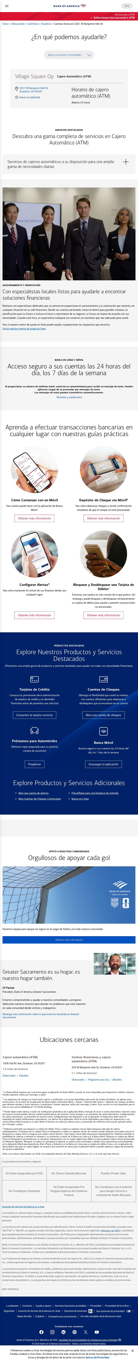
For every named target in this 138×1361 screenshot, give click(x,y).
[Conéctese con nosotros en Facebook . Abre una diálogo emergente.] (41, 1332)
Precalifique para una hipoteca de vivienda (95, 793)
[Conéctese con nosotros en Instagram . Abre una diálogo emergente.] (52, 1332)
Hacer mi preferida (29, 97)
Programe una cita (98, 1079)
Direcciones (9, 1075)
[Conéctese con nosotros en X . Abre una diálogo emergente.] (86, 1332)
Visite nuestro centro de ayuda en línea (24, 328)
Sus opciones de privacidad (110, 1311)
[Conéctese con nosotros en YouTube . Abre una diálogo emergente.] (97, 1332)
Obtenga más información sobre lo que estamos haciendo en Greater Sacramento (41, 1016)
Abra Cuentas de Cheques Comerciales (39, 798)
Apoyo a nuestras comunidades (65, 54)
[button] (6, 6)
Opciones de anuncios (75, 1311)
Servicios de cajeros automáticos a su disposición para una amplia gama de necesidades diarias (69, 161)
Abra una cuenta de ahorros (33, 793)
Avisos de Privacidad (97, 1357)
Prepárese (34, 764)
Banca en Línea (80, 798)
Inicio (6, 23)
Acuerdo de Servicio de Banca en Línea (23, 1206)
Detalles (23, 1075)
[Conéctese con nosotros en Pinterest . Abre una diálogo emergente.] (75, 1332)
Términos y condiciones (69, 397)
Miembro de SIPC (110, 1230)
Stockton (46, 23)
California (33, 23)
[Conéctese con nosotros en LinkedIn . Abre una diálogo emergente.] (63, 1332)
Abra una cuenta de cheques (103, 715)
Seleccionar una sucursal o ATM (114, 17)
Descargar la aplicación (103, 764)
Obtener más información (34, 518)
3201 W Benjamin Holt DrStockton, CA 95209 (33, 89)
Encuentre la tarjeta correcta (34, 715)
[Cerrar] (132, 1350)
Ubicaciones (18, 23)
